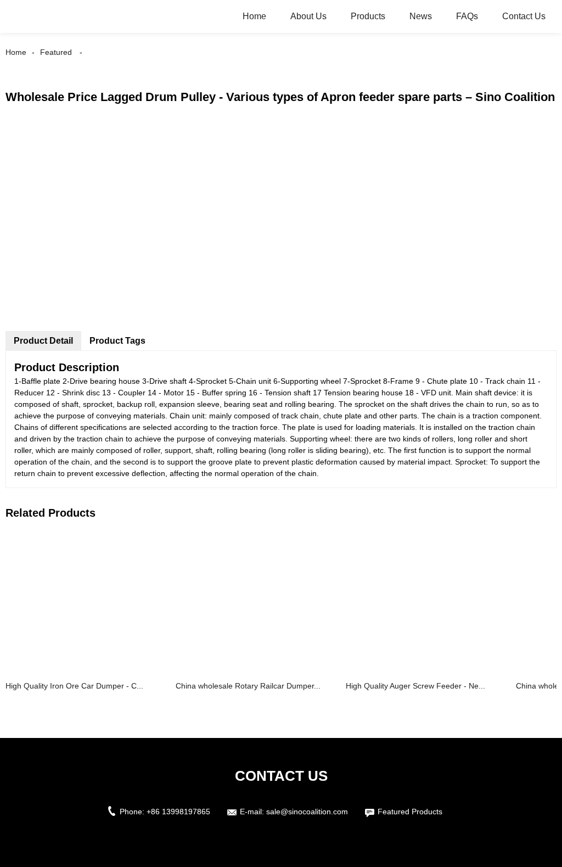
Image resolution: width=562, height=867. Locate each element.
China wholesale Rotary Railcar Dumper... (248, 685)
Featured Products (410, 811)
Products (368, 16)
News (420, 16)
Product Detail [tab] (43, 340)
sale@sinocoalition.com (307, 811)
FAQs (467, 16)
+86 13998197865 (178, 811)
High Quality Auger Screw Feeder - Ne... (415, 685)
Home (254, 16)
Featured (56, 52)
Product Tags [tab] (117, 340)
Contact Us (524, 16)
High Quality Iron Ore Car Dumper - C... (74, 685)
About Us (308, 16)
